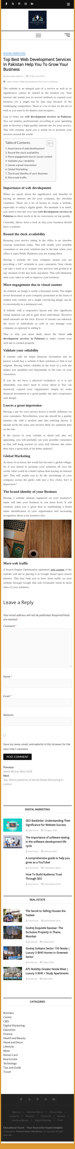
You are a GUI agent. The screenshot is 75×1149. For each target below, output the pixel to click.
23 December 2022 (51, 920)
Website (8, 715)
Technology (10, 1063)
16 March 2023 (50, 851)
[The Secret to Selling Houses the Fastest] (12, 915)
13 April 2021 (48, 942)
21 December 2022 (51, 868)
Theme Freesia (23, 1131)
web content (13, 81)
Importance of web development (26, 148)
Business (8, 1012)
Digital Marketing (14, 53)
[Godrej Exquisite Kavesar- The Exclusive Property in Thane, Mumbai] (12, 932)
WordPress (36, 1131)
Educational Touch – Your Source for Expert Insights (32, 1127)
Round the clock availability (23, 152)
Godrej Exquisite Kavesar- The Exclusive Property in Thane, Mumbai (44, 932)
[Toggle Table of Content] (48, 143)
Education (9, 1029)
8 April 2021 (47, 979)
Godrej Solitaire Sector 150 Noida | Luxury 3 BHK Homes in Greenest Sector (48, 952)
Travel (7, 1071)
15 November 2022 (52, 884)
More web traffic (17, 177)
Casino (7, 1017)
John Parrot (32, 830)
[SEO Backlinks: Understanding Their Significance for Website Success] (12, 825)
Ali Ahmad (32, 942)
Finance (8, 1033)
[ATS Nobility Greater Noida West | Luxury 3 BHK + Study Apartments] (12, 973)
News (6, 1050)
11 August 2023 (50, 830)
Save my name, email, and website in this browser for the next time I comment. (36, 746)
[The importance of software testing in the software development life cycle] (12, 842)
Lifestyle (8, 1046)
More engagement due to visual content (30, 156)
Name (7, 676)
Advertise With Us (35, 1112)
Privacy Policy (56, 1112)
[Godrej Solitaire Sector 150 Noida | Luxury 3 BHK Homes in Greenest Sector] (12, 953)
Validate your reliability (21, 160)
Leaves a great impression (22, 165)
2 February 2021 (36, 76)
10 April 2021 (48, 962)
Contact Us (14, 1116)
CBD (6, 1021)
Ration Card (10, 1055)
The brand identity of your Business (28, 173)
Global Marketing (17, 169)
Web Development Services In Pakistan (39, 81)
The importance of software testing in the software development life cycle (47, 842)
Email (7, 696)
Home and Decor (13, 1042)
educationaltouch (14, 76)
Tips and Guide (12, 1067)
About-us (16, 1112)
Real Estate (10, 1059)
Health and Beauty (14, 1038)
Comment (10, 626)
